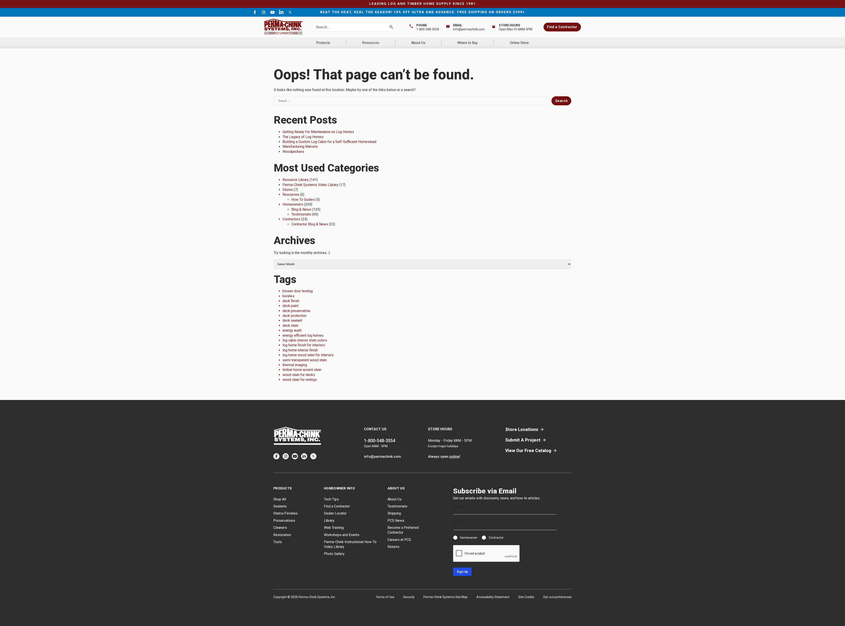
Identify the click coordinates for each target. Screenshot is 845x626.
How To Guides (303, 199)
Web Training (334, 528)
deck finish (291, 301)
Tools (277, 542)
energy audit (292, 330)
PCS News (396, 520)
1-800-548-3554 (427, 29)
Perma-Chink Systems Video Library (310, 185)
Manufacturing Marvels (300, 146)
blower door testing (298, 291)
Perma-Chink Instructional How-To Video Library (350, 544)
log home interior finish (300, 350)
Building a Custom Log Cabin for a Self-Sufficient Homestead (329, 142)
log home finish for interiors (304, 345)
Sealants (280, 506)
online (454, 456)
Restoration (282, 535)
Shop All (279, 499)
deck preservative (296, 311)
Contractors (291, 219)
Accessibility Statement (492, 597)
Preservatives (284, 520)
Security (409, 597)
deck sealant (292, 320)
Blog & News (301, 209)
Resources (370, 43)
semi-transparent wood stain (305, 360)
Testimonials (301, 214)
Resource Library (296, 180)
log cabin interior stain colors (305, 340)
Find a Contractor (562, 27)
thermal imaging (295, 365)
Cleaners (280, 528)
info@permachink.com (469, 29)
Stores (288, 190)
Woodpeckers (293, 152)
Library (329, 520)
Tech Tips (331, 499)
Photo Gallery (334, 554)
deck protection (295, 316)
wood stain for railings (300, 380)
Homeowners (293, 204)
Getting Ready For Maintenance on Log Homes (318, 132)
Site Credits (526, 597)
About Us (418, 43)
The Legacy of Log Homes (303, 137)
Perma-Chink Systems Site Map (445, 597)
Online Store (519, 43)
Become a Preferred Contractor (403, 530)
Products (323, 43)
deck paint (290, 306)
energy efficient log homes (303, 335)
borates (288, 296)
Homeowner (468, 537)
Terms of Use (385, 597)
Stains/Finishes (285, 513)
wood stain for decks (299, 375)
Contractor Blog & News (309, 224)
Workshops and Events (341, 535)
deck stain (290, 325)
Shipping (394, 513)
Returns (393, 547)
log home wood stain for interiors (308, 355)
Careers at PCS (399, 540)
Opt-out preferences (557, 597)
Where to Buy (467, 43)
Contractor (496, 537)
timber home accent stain (302, 370)
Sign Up (462, 571)
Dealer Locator (335, 513)
